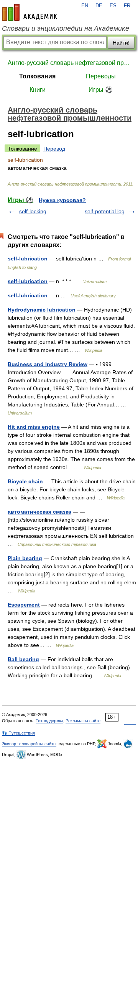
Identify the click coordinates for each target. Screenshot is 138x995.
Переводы (101, 76)
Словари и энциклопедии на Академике (65, 28)
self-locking (32, 211)
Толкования (37, 76)
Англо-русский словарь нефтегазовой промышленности (69, 63)
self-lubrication (28, 258)
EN (84, 5)
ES (113, 5)
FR (127, 5)
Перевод (54, 149)
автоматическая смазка (39, 512)
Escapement (24, 605)
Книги (38, 89)
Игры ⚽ (101, 89)
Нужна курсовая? (62, 200)
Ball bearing (23, 659)
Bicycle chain (25, 481)
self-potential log (105, 211)
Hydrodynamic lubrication (42, 310)
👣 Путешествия (18, 733)
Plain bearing (25, 558)
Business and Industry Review (47, 364)
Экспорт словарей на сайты (29, 743)
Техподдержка (49, 720)
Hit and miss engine (34, 427)
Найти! (121, 43)
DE (98, 5)
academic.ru (29, 12)
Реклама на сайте (83, 720)
